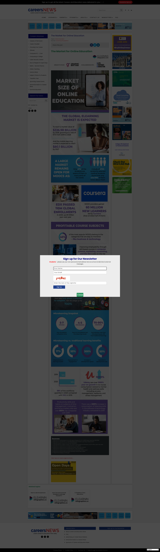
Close (80, 294)
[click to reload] (61, 278)
